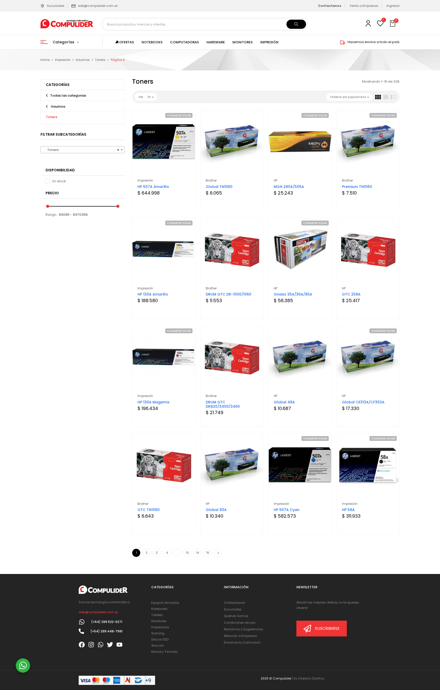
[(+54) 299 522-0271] (82, 622)
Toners (100, 60)
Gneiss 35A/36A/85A (293, 294)
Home (45, 60)
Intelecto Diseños (311, 678)
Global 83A (216, 509)
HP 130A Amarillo (153, 294)
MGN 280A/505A (289, 186)
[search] (296, 24)
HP (275, 180)
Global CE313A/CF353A (363, 402)
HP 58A (348, 509)
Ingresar (393, 6)
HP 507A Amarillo (153, 186)
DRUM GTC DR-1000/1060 (228, 294)
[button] (393, 24)
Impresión (63, 60)
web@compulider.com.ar (98, 6)
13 (187, 553)
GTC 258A (351, 294)
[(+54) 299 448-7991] (81, 631)
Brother (211, 180)
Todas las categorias (68, 95)
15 (207, 553)
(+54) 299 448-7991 (106, 631)
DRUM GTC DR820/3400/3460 (223, 404)
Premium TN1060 (357, 186)
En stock (59, 181)
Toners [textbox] (81, 149)
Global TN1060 (219, 186)
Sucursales (55, 6)
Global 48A (284, 402)
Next (218, 553)
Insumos (83, 60)
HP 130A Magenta (153, 402)
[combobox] (82, 149)
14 (197, 553)
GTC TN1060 (149, 509)
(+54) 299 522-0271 (106, 622)
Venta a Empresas (364, 6)
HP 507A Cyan (286, 509)
